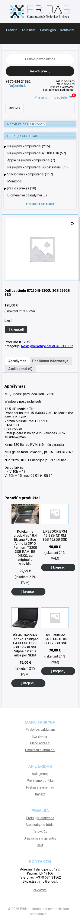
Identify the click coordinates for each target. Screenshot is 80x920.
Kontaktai (67, 30)
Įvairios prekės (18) (21, 188)
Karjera (40, 794)
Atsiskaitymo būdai (40, 825)
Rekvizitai (40, 890)
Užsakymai (40, 736)
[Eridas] (40, 11)
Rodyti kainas (17, 124)
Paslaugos (48, 30)
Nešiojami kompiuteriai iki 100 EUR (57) (36, 153)
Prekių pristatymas (40, 818)
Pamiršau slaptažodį (40, 750)
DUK (40, 845)
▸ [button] (5, 146)
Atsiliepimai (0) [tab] (20, 369)
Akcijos (14, 108)
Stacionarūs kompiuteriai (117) (30, 174)
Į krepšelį (16, 329)
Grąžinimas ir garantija (40, 838)
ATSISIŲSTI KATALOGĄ (40, 204)
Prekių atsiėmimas (40, 787)
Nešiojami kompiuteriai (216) (28, 146)
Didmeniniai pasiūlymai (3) (27, 195)
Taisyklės (40, 832)
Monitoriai (14, 181)
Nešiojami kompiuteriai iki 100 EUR (47, 346)
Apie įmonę (40, 774)
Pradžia (11, 30)
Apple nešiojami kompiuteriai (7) (31, 160)
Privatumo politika (40, 781)
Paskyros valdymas (40, 730)
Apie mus (29, 30)
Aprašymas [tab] (17, 361)
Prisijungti (41, 97)
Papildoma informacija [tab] (50, 361)
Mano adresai (40, 743)
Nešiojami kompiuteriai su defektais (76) (37, 167)
